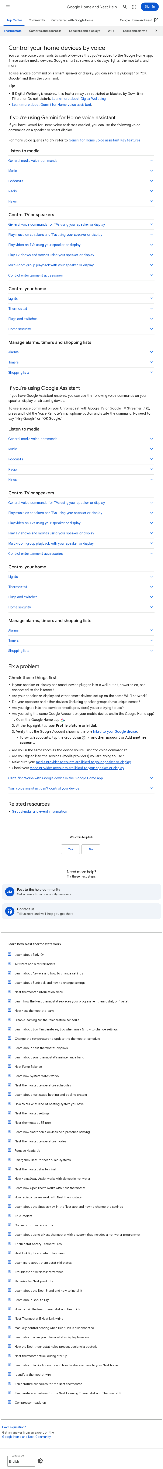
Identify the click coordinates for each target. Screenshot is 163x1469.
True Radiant (23, 1216)
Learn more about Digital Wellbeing (79, 99)
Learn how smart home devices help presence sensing (52, 1132)
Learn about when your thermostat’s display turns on (52, 1337)
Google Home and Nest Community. (27, 1437)
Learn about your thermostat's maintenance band (49, 1057)
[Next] (154, 31)
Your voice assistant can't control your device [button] (43, 788)
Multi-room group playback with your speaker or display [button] (51, 265)
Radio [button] (12, 191)
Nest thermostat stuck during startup (41, 1356)
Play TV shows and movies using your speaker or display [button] (51, 255)
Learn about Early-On (30, 955)
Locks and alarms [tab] (135, 31)
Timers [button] (13, 362)
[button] (8, 7)
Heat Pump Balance (28, 1067)
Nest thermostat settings (32, 1113)
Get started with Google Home (72, 20)
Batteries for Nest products (34, 1281)
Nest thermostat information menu (39, 992)
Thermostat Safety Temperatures (38, 1244)
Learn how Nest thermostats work (34, 944)
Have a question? (14, 1427)
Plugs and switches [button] (23, 319)
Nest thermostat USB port (33, 1123)
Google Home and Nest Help (92, 7)
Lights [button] (13, 298)
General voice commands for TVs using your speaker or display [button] (56, 224)
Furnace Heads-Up (28, 1151)
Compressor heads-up (30, 1403)
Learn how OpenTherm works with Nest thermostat (50, 1188)
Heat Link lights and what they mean (40, 1253)
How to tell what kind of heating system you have (49, 1104)
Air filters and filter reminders (35, 964)
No (91, 849)
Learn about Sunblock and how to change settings (50, 983)
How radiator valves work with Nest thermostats (48, 1197)
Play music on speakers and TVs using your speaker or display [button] (55, 235)
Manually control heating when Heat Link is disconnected (54, 1328)
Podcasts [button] (15, 181)
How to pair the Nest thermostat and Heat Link (47, 1309)
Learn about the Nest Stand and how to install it (48, 1291)
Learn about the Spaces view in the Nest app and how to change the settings (69, 1207)
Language (18, 1455)
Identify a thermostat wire (33, 1375)
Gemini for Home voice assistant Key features (105, 140)
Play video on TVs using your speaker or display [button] (44, 245)
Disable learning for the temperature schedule (47, 1020)
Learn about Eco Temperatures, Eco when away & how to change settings (66, 1029)
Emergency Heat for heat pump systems (43, 1160)
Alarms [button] (13, 352)
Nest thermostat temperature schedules (43, 1085)
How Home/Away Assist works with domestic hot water (52, 1179)
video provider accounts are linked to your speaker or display (77, 768)
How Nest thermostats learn (34, 1011)
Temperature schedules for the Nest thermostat (48, 1384)
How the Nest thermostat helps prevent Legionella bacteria (56, 1347)
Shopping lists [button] (19, 372)
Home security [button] (19, 329)
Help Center (14, 20)
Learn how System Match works (37, 1076)
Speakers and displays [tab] (84, 31)
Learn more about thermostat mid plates (43, 1263)
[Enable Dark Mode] (40, 1461)
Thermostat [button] (17, 309)
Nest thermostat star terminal (35, 1169)
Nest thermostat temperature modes (40, 1141)
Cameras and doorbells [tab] (45, 31)
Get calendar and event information (39, 811)
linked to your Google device (115, 732)
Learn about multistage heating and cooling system (51, 1095)
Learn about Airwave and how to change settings (49, 973)
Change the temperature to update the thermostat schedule (57, 1039)
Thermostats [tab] (12, 31)
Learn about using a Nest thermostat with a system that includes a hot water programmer (77, 1235)
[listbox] (21, 1461)
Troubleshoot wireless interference (39, 1272)
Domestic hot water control (34, 1225)
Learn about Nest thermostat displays (41, 1048)
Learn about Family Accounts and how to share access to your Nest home (66, 1365)
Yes (70, 849)
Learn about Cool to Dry (32, 1300)
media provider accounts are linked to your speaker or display (83, 762)
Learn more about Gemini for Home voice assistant (51, 105)
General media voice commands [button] (32, 161)
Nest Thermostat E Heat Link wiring (39, 1319)
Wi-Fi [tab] (111, 31)
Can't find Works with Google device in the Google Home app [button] (55, 778)
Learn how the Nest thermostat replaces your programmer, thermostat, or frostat (72, 1001)
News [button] (12, 201)
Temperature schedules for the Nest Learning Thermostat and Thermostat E (68, 1393)
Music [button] (12, 171)
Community (37, 20)
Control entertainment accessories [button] (35, 275)
